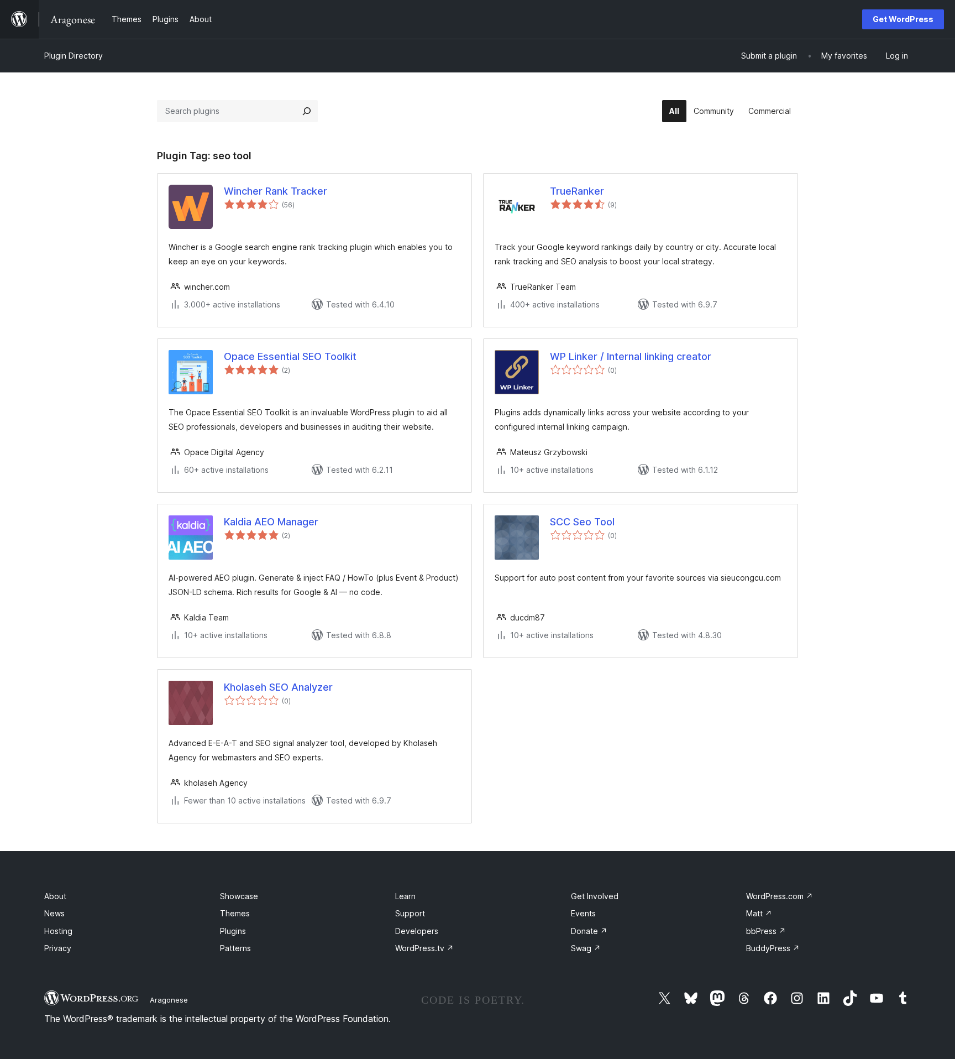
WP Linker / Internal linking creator (630, 356)
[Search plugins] (307, 111)
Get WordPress (903, 19)
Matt (759, 913)
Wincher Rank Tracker (275, 191)
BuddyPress (773, 948)
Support (410, 913)
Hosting (58, 931)
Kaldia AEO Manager (271, 522)
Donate (589, 931)
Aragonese (169, 999)
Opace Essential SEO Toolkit (290, 356)
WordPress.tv (424, 948)
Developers (416, 931)
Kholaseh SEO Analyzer (278, 687)
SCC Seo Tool (582, 522)
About (55, 896)
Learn (405, 896)
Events (583, 913)
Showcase (239, 896)
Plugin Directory (73, 55)
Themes (235, 913)
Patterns (235, 948)
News (54, 913)
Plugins (233, 931)
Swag (586, 948)
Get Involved (594, 896)
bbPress (766, 931)
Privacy (57, 948)
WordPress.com (779, 896)
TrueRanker (577, 191)
